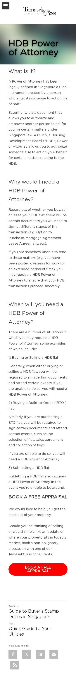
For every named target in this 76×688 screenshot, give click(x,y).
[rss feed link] (14, 665)
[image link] (39, 11)
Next (11, 623)
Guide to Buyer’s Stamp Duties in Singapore (33, 614)
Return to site (20, 646)
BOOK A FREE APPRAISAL (38, 569)
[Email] (53, 654)
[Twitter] (26, 654)
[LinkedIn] (40, 654)
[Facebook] (12, 654)
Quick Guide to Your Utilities (29, 632)
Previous (13, 606)
